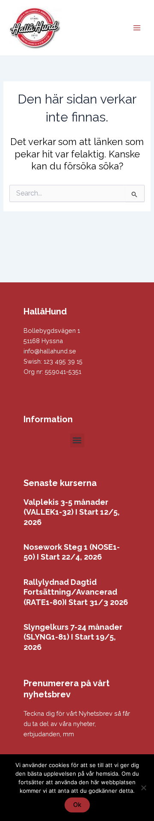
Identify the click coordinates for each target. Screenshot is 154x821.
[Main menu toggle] (136, 27)
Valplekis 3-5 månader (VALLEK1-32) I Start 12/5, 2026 (72, 512)
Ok (77, 805)
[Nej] (143, 787)
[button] (77, 440)
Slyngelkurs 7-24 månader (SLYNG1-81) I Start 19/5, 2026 (73, 637)
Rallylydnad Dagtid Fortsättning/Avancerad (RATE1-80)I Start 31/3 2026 (76, 592)
